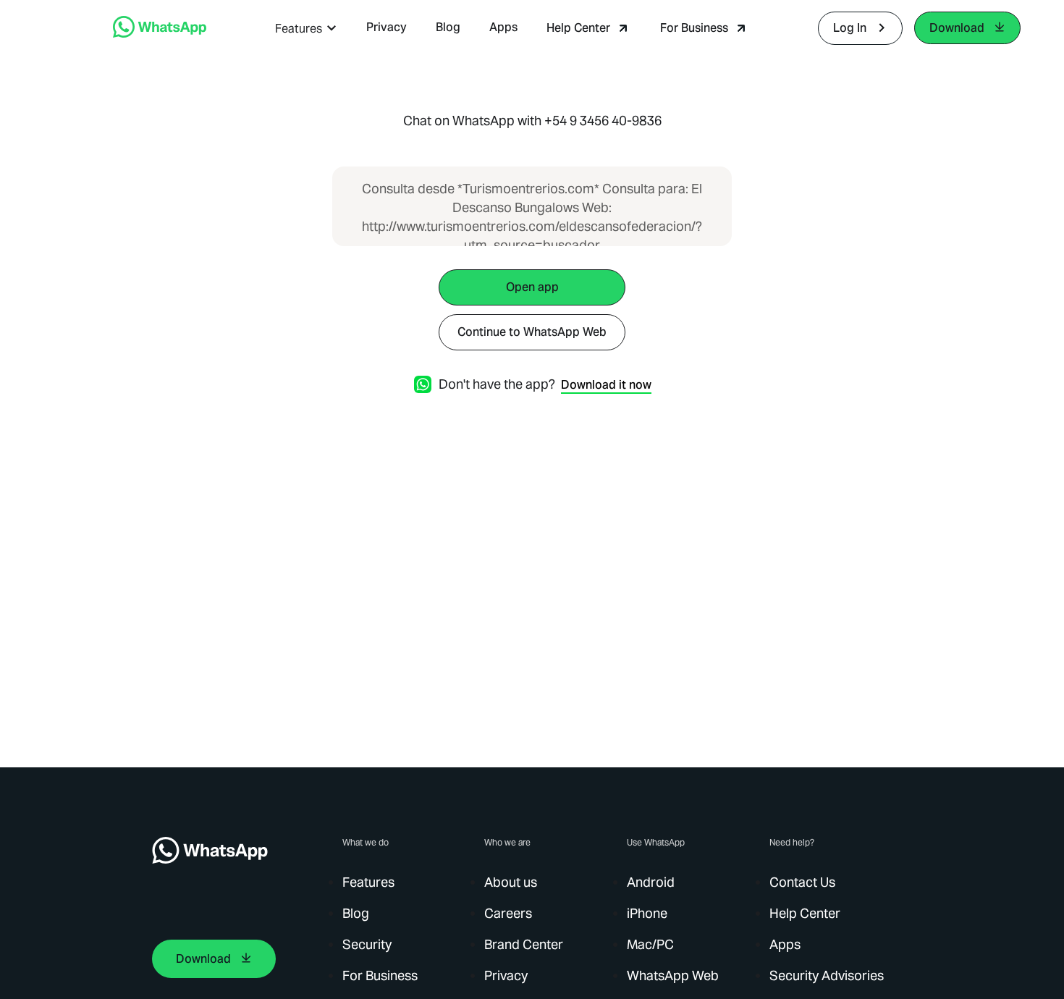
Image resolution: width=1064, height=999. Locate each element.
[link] (159, 33)
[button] (306, 28)
